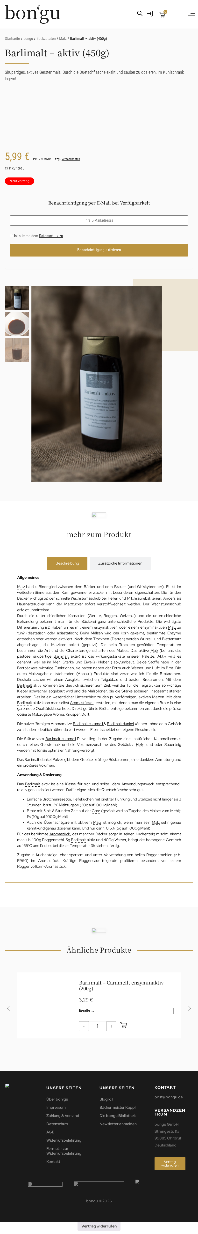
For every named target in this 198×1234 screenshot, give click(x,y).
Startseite (12, 38)
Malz (63, 38)
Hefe (140, 745)
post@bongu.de (169, 1097)
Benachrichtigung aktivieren (99, 250)
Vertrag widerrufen (99, 1226)
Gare (96, 811)
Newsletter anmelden (118, 1123)
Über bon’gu (57, 1099)
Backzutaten (46, 38)
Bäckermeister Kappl (117, 1107)
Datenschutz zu (51, 236)
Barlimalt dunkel (120, 723)
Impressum (56, 1107)
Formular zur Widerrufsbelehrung (63, 1151)
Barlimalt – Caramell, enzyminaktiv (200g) (121, 985)
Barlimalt (61, 656)
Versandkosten (71, 159)
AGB (50, 1132)
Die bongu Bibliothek (117, 1115)
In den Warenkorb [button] (123, 1026)
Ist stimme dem (38, 236)
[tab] (67, 563)
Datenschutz (57, 1123)
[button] (156, 386)
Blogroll (106, 1099)
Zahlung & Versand (62, 1115)
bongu (28, 38)
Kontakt (53, 1161)
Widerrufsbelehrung (63, 1140)
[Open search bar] (139, 13)
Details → (87, 1011)
